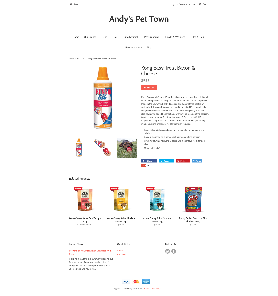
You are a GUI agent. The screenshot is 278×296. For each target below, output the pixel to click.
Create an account (187, 4)
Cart (205, 4)
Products (80, 59)
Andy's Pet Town (139, 19)
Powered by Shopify (152, 288)
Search (120, 250)
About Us (121, 254)
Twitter (167, 251)
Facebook (173, 251)
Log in (173, 4)
